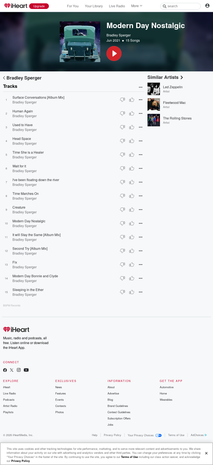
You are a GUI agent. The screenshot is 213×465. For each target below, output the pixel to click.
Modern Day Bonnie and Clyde (35, 276)
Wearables (166, 400)
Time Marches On (25, 193)
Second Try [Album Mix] (29, 248)
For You (73, 6)
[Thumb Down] (122, 99)
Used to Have (22, 124)
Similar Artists (162, 77)
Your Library (94, 6)
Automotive (166, 387)
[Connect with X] (11, 370)
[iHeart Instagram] (19, 370)
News (58, 387)
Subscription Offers (119, 418)
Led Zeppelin (173, 87)
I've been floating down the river (35, 179)
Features (60, 393)
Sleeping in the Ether (27, 289)
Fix (14, 262)
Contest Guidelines (119, 412)
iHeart (6, 387)
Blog (110, 400)
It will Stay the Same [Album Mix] (36, 234)
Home (163, 393)
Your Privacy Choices (141, 435)
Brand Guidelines (118, 406)
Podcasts (9, 400)
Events (59, 400)
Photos (59, 412)
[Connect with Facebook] (5, 370)
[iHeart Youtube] (26, 370)
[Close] (206, 453)
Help (94, 435)
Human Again (22, 111)
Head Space (21, 138)
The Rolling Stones (177, 118)
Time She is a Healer (28, 152)
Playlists (8, 412)
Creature (18, 207)
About (111, 387)
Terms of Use (176, 435)
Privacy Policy (112, 435)
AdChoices (197, 435)
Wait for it (19, 166)
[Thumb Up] (131, 99)
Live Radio (117, 6)
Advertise (113, 393)
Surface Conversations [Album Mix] (38, 97)
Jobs (110, 424)
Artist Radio (10, 406)
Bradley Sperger (118, 35)
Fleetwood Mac (174, 102)
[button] (113, 53)
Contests (60, 406)
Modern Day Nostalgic (28, 221)
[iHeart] (15, 6)
